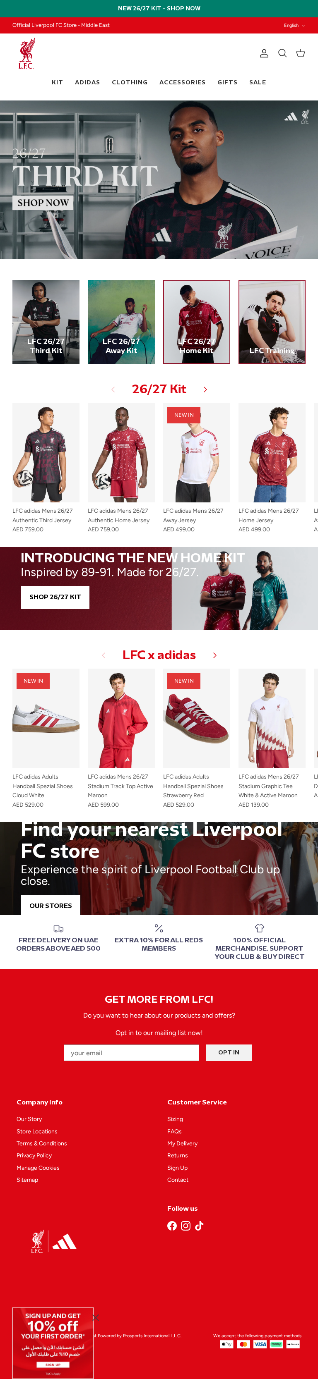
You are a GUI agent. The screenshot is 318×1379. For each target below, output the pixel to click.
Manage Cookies (38, 1167)
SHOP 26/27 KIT (55, 597)
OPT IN (228, 1052)
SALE (257, 82)
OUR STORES (50, 906)
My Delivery (182, 1143)
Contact (177, 1179)
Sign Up (177, 1167)
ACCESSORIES (182, 82)
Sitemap (27, 1179)
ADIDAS (87, 82)
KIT (57, 82)
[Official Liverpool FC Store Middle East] (26, 53)
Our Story (29, 1119)
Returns (177, 1155)
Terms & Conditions (42, 1143)
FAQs (174, 1131)
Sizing (175, 1119)
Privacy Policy (34, 1155)
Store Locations (37, 1131)
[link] (53, 1343)
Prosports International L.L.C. (152, 1335)
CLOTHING (130, 82)
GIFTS (227, 82)
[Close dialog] (96, 1317)
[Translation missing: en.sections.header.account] (262, 53)
